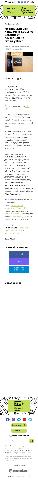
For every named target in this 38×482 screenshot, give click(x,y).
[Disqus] (19, 313)
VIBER (19, 261)
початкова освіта (16, 49)
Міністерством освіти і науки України (18, 451)
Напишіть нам (33, 2)
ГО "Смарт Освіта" (22, 449)
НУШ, (7, 49)
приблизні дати (19, 216)
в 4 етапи (15, 214)
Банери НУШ (17, 431)
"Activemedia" (26, 476)
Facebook (19, 254)
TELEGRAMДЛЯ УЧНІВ (19, 269)
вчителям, (16, 46)
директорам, (25, 46)
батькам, (8, 46)
